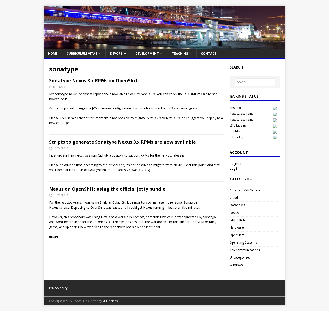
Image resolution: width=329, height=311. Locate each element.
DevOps (116, 53)
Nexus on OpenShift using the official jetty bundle (107, 189)
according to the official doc (104, 165)
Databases (237, 205)
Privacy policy (58, 288)
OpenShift (237, 235)
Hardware (237, 227)
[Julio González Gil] (164, 46)
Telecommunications (245, 250)
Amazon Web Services (246, 190)
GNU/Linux (237, 220)
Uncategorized (240, 257)
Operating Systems (243, 242)
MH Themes (110, 301)
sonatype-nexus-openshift (73, 94)
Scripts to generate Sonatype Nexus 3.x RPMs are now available (122, 142)
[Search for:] (254, 82)
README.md (193, 94)
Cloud (234, 197)
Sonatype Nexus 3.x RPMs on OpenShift (94, 80)
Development (147, 53)
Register (235, 163)
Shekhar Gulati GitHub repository (123, 202)
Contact (209, 53)
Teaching (180, 53)
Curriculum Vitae (82, 53)
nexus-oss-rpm (86, 155)
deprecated (190, 217)
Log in (234, 168)
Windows (236, 265)
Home (53, 53)
